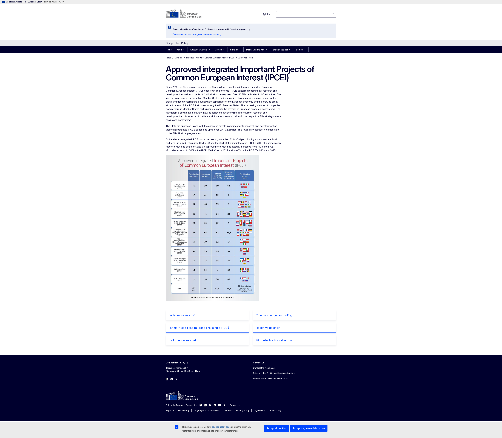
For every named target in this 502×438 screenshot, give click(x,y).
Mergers (218, 49)
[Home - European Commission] (187, 13)
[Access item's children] (185, 49)
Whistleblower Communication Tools (270, 378)
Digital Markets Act (255, 49)
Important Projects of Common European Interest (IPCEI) (210, 58)
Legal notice (259, 410)
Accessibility (275, 410)
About (179, 49)
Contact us (235, 405)
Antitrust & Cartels (198, 49)
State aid (234, 49)
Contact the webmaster (264, 368)
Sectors (299, 49)
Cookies (228, 410)
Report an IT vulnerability (177, 410)
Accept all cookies (276, 428)
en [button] (268, 14)
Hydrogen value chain (183, 340)
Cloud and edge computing (274, 315)
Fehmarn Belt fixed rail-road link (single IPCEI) (198, 327)
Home (169, 49)
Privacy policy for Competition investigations (274, 373)
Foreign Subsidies (280, 49)
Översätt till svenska (182, 34)
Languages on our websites (207, 410)
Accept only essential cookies (309, 428)
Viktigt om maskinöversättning (207, 34)
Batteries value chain (182, 315)
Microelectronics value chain (275, 340)
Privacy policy (242, 410)
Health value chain (268, 327)
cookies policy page (221, 427)
